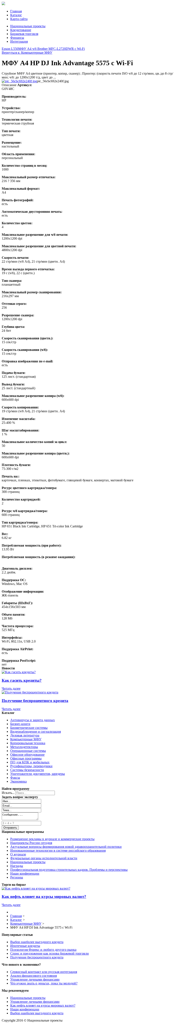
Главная (16, 11)
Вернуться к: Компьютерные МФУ (27, 52)
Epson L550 (10, 49)
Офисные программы (26, 758)
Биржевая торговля (24, 34)
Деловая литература (24, 735)
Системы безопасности (27, 770)
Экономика (18, 781)
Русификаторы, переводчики (31, 766)
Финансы (17, 37)
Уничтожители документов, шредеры (37, 774)
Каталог (16, 15)
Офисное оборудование (27, 754)
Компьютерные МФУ (25, 739)
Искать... (8, 793)
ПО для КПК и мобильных (30, 762)
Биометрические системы (29, 727)
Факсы (15, 777)
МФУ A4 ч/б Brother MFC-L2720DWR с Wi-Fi (51, 49)
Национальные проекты (27, 26)
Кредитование (20, 30)
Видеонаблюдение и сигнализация (35, 731)
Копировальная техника (27, 743)
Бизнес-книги (20, 724)
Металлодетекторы (24, 747)
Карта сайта (19, 19)
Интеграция (19, 41)
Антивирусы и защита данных (32, 720)
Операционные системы (28, 751)
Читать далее (11, 688)
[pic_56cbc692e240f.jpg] (19, 81)
